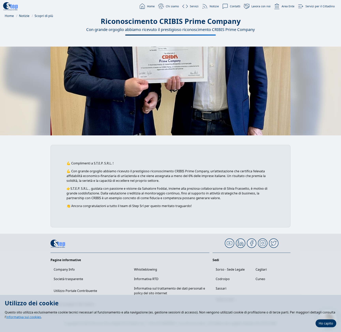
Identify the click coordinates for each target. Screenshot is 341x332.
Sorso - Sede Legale (230, 269)
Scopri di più (44, 16)
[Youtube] (229, 243)
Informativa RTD (146, 279)
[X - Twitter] (273, 243)
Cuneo (260, 279)
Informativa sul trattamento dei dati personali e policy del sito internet (169, 290)
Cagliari (261, 269)
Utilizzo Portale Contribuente (75, 291)
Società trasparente (68, 279)
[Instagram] (262, 243)
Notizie (24, 16)
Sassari (221, 288)
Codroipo (223, 279)
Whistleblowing (145, 269)
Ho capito (326, 323)
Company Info (64, 269)
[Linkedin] (240, 243)
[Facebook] (251, 243)
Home (9, 16)
